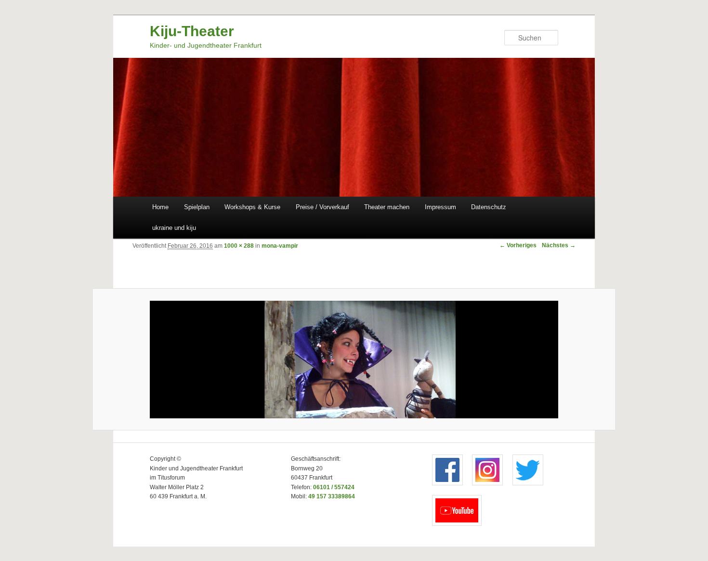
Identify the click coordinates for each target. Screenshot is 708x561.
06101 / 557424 (333, 487)
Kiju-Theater (192, 31)
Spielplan (197, 207)
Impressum (440, 207)
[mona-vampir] (354, 359)
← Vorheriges (518, 245)
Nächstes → (559, 245)
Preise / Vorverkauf (322, 207)
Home (160, 207)
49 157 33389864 (331, 496)
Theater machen (386, 207)
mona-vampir (280, 245)
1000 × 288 (239, 245)
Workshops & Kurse (252, 207)
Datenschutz (488, 207)
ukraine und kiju (174, 227)
